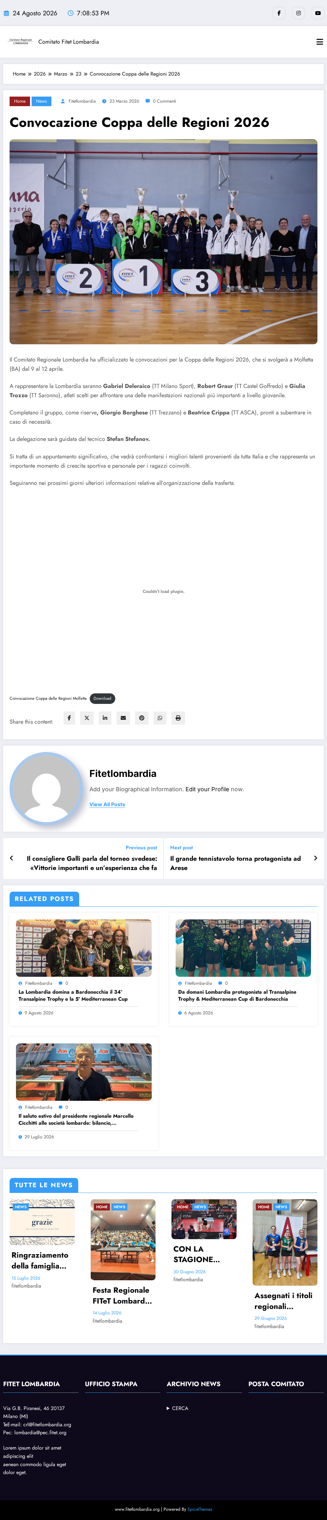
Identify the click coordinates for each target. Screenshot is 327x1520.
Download (102, 698)
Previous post (141, 847)
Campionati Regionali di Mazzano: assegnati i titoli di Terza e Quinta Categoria (213, 1277)
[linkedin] (105, 718)
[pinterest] (141, 718)
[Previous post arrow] (12, 858)
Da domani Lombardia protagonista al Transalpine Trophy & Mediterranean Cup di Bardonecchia (237, 996)
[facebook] (69, 718)
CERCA (180, 1408)
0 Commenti (164, 101)
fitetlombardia (82, 101)
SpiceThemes (199, 1509)
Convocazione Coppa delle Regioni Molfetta (48, 698)
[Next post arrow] (315, 858)
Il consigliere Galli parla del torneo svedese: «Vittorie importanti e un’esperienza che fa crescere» (92, 863)
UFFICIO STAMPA (111, 1384)
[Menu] (320, 42)
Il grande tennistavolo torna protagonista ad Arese (235, 863)
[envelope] (123, 718)
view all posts (107, 804)
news (41, 101)
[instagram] (298, 13)
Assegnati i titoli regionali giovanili (133, 1301)
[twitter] (87, 718)
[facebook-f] (279, 13)
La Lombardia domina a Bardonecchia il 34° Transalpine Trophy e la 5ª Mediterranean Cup (73, 996)
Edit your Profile (207, 789)
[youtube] (318, 13)
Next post (181, 847)
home (20, 101)
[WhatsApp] (160, 718)
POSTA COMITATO (276, 1384)
